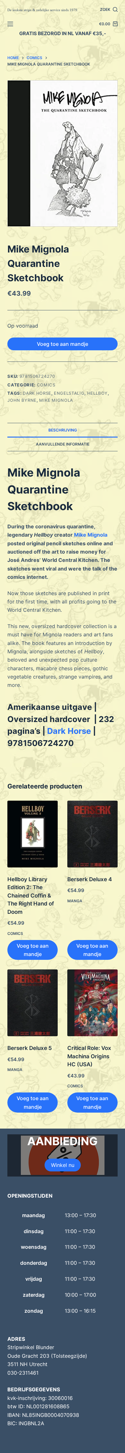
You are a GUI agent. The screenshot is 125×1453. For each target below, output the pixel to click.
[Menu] (10, 24)
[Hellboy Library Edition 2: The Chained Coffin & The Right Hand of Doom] (32, 834)
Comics (46, 384)
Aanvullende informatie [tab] (62, 444)
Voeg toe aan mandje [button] (33, 950)
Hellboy (97, 393)
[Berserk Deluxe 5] (32, 1002)
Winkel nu (62, 1165)
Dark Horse (37, 393)
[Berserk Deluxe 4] (92, 834)
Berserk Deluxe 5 (29, 1048)
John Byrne (22, 400)
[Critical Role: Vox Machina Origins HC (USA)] (92, 1002)
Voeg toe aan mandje (62, 344)
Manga (74, 900)
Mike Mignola (56, 400)
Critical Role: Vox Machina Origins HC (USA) (89, 1056)
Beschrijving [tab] (62, 430)
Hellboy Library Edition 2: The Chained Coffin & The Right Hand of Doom (30, 895)
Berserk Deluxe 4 (89, 879)
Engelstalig (69, 393)
